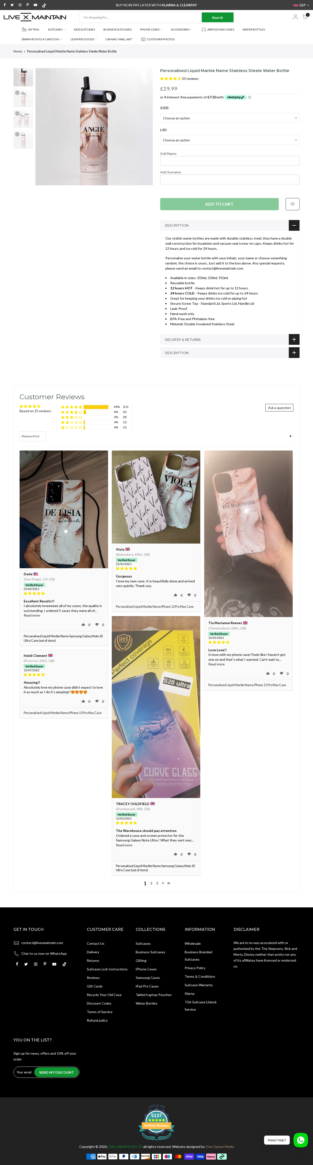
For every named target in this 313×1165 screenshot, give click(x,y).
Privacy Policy (195, 968)
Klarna (189, 993)
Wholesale (193, 943)
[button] (171, 78)
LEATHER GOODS (82, 39)
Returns (93, 960)
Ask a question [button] (279, 408)
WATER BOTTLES (254, 29)
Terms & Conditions (200, 976)
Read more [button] (32, 615)
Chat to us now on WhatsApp (44, 953)
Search (217, 17)
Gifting (141, 960)
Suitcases (143, 943)
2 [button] (151, 883)
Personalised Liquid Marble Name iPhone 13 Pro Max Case (62, 713)
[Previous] (44, 126)
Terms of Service (99, 1012)
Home (17, 51)
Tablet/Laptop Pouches (154, 995)
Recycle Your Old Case (104, 995)
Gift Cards (95, 986)
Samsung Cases (148, 978)
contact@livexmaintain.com (42, 943)
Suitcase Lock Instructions (107, 969)
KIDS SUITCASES (84, 29)
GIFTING (33, 29)
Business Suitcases (150, 952)
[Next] (144, 126)
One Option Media (219, 1146)
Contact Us (95, 943)
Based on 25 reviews (35, 411)
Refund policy (97, 1020)
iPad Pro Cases (147, 986)
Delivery (93, 952)
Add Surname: (171, 172)
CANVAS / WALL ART (118, 39)
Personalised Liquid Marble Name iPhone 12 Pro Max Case (155, 607)
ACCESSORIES (180, 29)
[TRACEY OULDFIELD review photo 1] (156, 707)
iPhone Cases (146, 969)
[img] (64, 593)
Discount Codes (99, 1003)
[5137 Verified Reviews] (156, 1141)
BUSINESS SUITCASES (117, 29)
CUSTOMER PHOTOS (161, 39)
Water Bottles (146, 1003)
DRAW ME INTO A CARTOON (40, 39)
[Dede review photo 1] (64, 509)
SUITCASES (55, 29)
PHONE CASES (149, 29)
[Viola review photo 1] (156, 497)
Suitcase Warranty (199, 985)
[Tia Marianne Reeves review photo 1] (248, 534)
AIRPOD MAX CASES (220, 29)
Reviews (93, 978)
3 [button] (157, 883)
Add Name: (168, 153)
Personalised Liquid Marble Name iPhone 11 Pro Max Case (247, 685)
